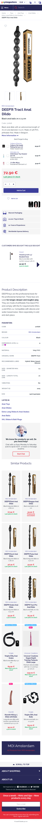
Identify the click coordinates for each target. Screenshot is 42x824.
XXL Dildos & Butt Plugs (12, 419)
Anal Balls (6, 416)
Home (4, 13)
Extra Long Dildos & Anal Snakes (12, 15)
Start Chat (21, 454)
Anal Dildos (32, 13)
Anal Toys (21, 13)
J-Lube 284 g (14, 162)
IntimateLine (14, 152)
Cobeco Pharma (16, 143)
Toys (11, 13)
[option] (21, 259)
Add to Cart (21, 190)
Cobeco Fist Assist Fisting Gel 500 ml (16, 146)
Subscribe (21, 809)
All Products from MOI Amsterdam (21, 750)
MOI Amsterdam (8, 106)
